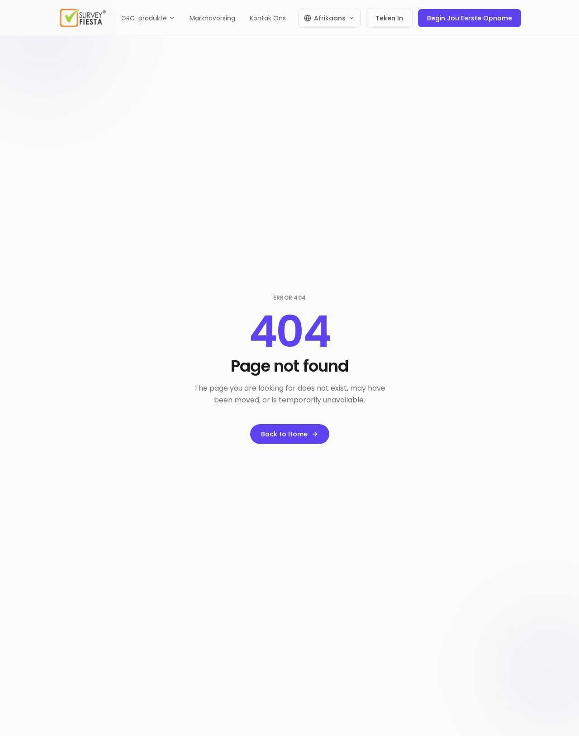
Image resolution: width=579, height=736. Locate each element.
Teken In (389, 18)
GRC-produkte (144, 18)
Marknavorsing (212, 18)
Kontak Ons (268, 18)
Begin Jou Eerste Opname (469, 18)
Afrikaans (330, 18)
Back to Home (284, 434)
